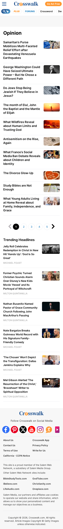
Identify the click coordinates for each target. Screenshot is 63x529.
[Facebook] (6, 429)
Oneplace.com (40, 489)
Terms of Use (10, 450)
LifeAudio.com (11, 489)
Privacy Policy (40, 445)
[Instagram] (40, 429)
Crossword (46, 11)
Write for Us (39, 450)
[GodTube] (57, 429)
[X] (23, 429)
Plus (17, 11)
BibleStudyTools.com (15, 478)
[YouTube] (31, 429)
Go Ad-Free (53, 3)
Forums (30, 11)
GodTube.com (40, 478)
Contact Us (9, 445)
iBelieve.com (10, 483)
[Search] (5, 11)
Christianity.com (41, 483)
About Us (8, 440)
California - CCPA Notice (16, 455)
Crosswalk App (40, 440)
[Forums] (48, 429)
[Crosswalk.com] (26, 4)
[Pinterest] (14, 429)
